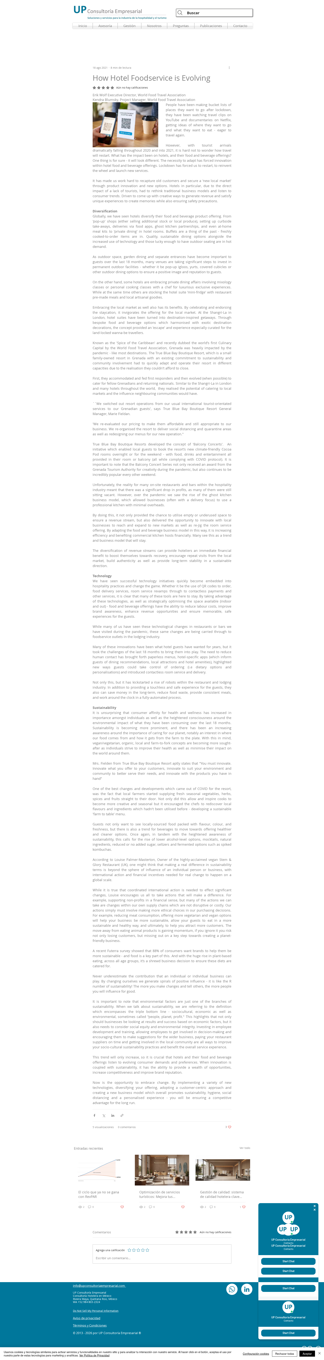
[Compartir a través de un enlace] (122, 1115)
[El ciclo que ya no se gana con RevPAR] (101, 1170)
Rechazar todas (284, 1353)
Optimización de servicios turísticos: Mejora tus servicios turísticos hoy (159, 1194)
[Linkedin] (246, 1289)
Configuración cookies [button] (256, 1353)
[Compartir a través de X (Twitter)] (103, 1115)
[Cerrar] (319, 1353)
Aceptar (307, 1353)
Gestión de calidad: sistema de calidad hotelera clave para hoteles (222, 1194)
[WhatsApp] (232, 1289)
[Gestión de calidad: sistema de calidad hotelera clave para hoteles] (223, 1170)
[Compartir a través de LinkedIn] (113, 1115)
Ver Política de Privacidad (94, 1355)
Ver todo (245, 1148)
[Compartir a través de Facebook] (94, 1115)
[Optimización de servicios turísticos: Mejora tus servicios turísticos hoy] (162, 1170)
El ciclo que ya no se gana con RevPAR (98, 1194)
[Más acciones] (229, 67)
